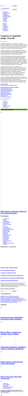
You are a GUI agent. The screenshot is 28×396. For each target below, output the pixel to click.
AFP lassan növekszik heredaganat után (9, 280)
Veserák (4, 244)
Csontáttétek (5, 220)
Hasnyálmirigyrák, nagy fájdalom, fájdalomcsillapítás (12, 278)
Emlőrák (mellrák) (7, 222)
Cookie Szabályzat (7, 388)
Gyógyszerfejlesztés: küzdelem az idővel (9, 85)
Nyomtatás (5, 107)
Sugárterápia (5, 26)
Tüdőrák (5, 241)
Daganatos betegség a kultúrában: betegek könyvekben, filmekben (12, 318)
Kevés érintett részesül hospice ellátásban (9, 302)
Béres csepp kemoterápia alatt (7, 89)
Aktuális (5, 20)
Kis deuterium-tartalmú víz (6, 93)
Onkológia (5, 25)
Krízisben (5, 18)
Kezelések (5, 14)
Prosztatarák (5, 239)
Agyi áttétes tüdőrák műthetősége (8, 270)
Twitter (4, 101)
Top (1, 394)
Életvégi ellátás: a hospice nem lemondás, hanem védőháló (11, 333)
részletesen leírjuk (13, 77)
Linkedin (5, 104)
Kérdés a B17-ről (4, 95)
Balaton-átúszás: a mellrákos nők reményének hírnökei (12, 362)
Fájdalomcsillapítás (7, 16)
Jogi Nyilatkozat (6, 384)
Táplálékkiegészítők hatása (6, 88)
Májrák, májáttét (6, 231)
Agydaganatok (6, 218)
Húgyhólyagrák (6, 230)
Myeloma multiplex (7, 234)
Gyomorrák (5, 226)
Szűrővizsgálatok (6, 13)
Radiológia (5, 30)
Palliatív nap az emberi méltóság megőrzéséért (10, 297)
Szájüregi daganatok (7, 240)
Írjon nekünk (5, 385)
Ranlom (7, 392)
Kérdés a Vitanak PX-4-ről (6, 94)
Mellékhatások (6, 15)
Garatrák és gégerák (7, 224)
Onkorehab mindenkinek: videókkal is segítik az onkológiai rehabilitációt (13, 348)
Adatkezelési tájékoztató (8, 386)
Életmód (5, 24)
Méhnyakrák (5, 232)
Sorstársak (5, 17)
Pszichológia (5, 29)
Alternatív (5, 21)
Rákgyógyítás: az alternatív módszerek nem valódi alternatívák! (14, 212)
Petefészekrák (6, 238)
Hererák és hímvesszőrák (8, 229)
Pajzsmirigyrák (6, 237)
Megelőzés (5, 11)
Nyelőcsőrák (5, 236)
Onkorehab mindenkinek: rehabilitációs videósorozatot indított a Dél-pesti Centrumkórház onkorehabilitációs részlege (14, 300)
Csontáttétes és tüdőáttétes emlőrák (8, 272)
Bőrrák (4, 219)
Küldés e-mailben (6, 105)
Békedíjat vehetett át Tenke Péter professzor (9, 296)
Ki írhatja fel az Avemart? (6, 96)
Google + (5, 103)
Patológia (5, 28)
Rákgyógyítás (14, 2)
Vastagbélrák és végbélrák (8, 243)
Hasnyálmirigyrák (6, 227)
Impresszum (5, 383)
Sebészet (5, 23)
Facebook (5, 102)
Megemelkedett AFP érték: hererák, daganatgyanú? (12, 275)
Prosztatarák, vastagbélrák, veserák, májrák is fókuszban (12, 298)
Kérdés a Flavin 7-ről (5, 92)
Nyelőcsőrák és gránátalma (6, 90)
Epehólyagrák (6, 223)
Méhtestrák (5, 233)
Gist (4, 225)
